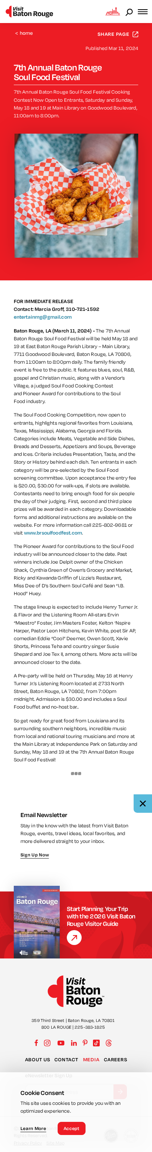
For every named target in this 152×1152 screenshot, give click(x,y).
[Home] (29, 11)
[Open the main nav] (145, 11)
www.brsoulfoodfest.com (53, 533)
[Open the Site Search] (130, 11)
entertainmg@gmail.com (43, 317)
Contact (66, 1059)
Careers (115, 1059)
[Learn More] (74, 937)
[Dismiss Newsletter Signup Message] (143, 803)
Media (91, 1059)
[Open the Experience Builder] (112, 11)
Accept (72, 1128)
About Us (37, 1059)
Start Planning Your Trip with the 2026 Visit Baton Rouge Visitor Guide (101, 916)
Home (24, 33)
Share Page (113, 34)
